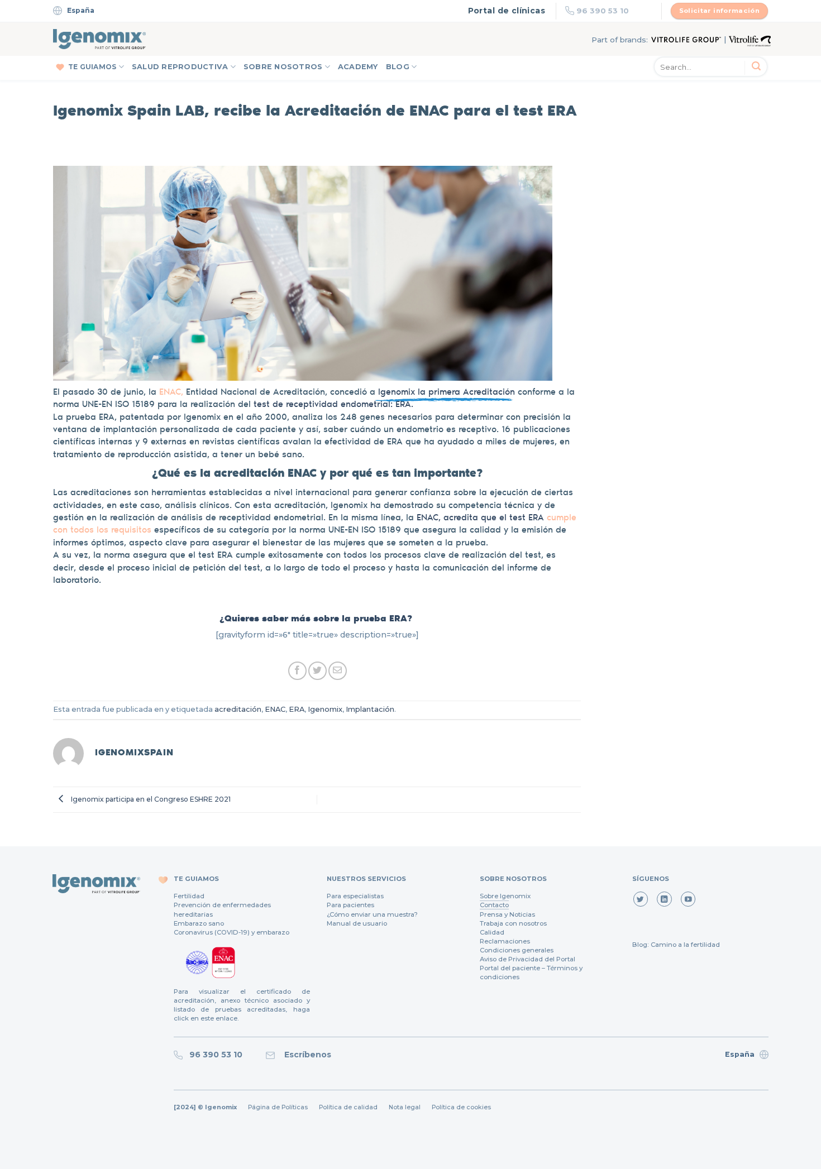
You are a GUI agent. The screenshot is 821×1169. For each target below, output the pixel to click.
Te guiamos (92, 67)
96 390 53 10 (602, 10)
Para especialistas (355, 896)
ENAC (275, 709)
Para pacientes (350, 905)
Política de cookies (461, 1107)
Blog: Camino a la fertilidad (676, 944)
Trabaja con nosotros (513, 923)
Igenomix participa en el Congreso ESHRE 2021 (150, 799)
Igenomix (325, 709)
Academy (358, 67)
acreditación (237, 709)
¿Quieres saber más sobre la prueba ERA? (317, 617)
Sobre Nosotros (283, 67)
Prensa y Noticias (507, 914)
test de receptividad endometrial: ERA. (333, 403)
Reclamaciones (505, 941)
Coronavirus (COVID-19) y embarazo (231, 932)
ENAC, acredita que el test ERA (480, 516)
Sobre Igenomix (505, 896)
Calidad (492, 932)
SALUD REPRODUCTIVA (180, 67)
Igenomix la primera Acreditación (445, 391)
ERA (296, 709)
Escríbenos (305, 1055)
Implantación (370, 709)
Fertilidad (189, 896)
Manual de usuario (357, 923)
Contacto (494, 905)
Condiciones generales (516, 950)
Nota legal (405, 1107)
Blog (397, 67)
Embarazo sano (199, 923)
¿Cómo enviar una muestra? (372, 914)
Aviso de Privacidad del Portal (527, 959)
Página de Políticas (278, 1107)
